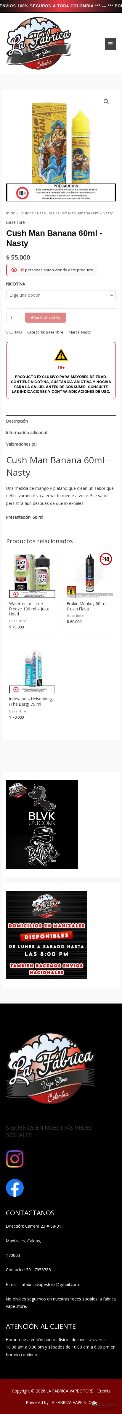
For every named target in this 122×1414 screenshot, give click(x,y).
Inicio (10, 213)
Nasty (86, 332)
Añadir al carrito (45, 317)
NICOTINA (15, 284)
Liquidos (26, 213)
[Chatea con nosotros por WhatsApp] (104, 1404)
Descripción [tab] (17, 421)
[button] (106, 101)
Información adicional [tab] (26, 432)
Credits (103, 1391)
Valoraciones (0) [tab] (21, 444)
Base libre (46, 213)
